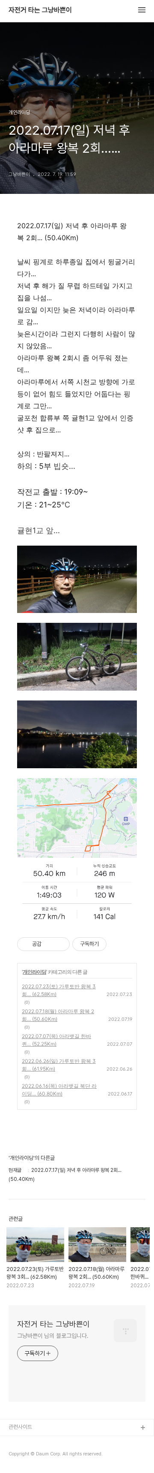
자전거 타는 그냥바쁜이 (40, 10)
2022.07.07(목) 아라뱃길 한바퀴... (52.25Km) (56, 1040)
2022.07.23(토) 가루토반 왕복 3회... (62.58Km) (59, 990)
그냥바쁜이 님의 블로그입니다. (52, 1335)
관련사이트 (20, 1427)
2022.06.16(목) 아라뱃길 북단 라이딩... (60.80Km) (59, 1090)
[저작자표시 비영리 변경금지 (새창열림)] (118, 944)
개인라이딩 (34, 972)
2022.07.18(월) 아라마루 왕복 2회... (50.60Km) (58, 1015)
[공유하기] (49, 944)
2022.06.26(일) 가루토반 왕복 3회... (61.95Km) (59, 1065)
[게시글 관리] (60, 944)
